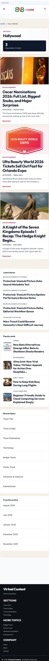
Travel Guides (9, 428)
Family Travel (9, 467)
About (5, 648)
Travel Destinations (11, 438)
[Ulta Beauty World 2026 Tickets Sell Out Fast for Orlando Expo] (24, 140)
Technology (8, 448)
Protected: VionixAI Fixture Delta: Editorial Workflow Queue (23, 309)
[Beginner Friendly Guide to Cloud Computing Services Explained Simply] (7, 397)
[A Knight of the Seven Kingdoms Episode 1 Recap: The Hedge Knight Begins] (24, 206)
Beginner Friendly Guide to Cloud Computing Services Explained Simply (29, 399)
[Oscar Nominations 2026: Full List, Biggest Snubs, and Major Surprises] (24, 70)
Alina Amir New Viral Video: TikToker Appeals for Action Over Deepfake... (27, 366)
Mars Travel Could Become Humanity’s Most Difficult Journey (23, 323)
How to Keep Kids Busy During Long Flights (26, 383)
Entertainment (9, 87)
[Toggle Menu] (4, 9)
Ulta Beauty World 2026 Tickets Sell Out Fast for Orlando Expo (23, 166)
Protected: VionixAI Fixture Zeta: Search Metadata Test (22, 282)
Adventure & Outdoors (13, 477)
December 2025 (10, 534)
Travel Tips (8, 419)
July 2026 (7, 515)
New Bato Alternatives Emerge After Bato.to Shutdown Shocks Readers (28, 348)
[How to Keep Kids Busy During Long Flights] (7, 382)
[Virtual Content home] (24, 9)
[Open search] (45, 9)
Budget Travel (9, 457)
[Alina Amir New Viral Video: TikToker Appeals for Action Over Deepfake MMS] (7, 365)
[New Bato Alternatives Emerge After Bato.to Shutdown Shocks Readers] (7, 346)
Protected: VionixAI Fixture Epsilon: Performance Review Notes (24, 296)
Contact (6, 651)
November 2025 (10, 544)
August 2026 (9, 505)
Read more (6, 121)
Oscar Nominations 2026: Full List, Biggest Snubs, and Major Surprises (21, 98)
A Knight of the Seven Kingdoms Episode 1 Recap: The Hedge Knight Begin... (23, 234)
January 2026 (9, 524)
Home (2, 24)
